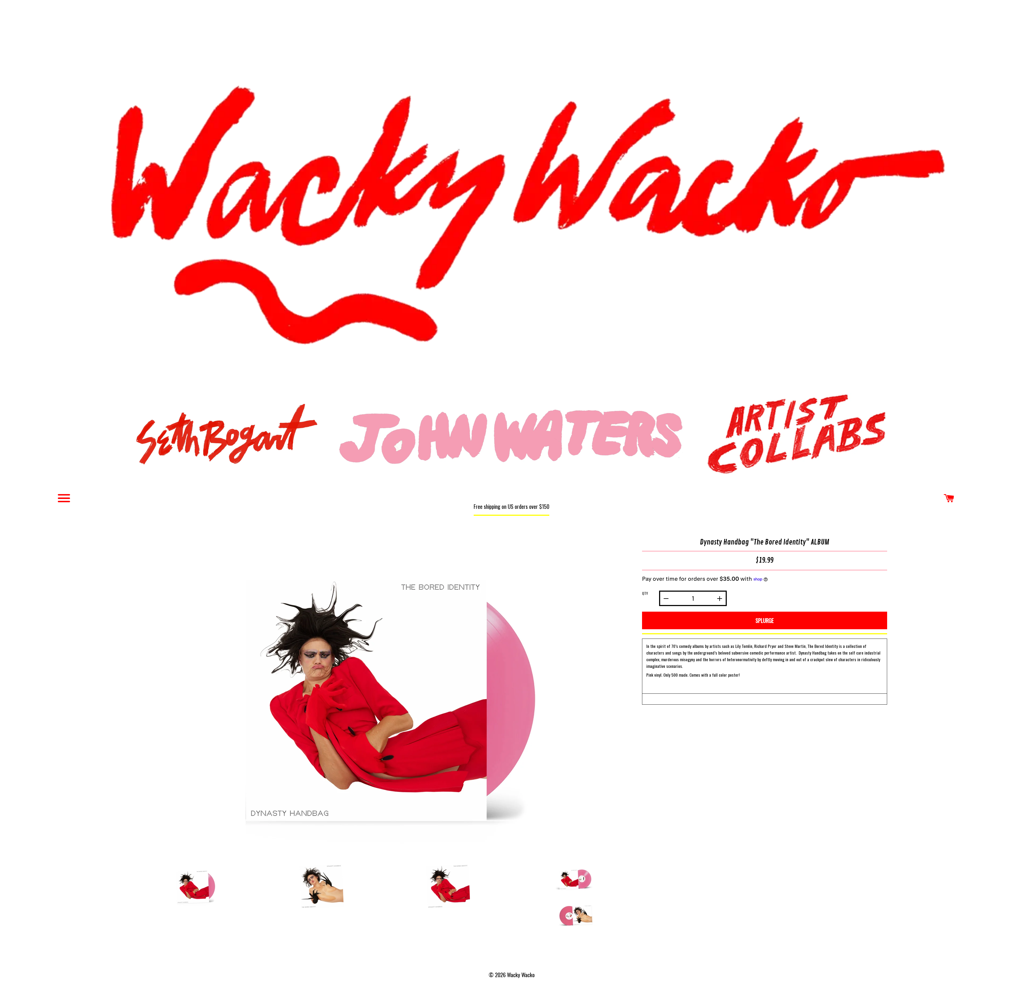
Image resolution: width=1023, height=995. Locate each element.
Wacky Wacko (511, 193)
